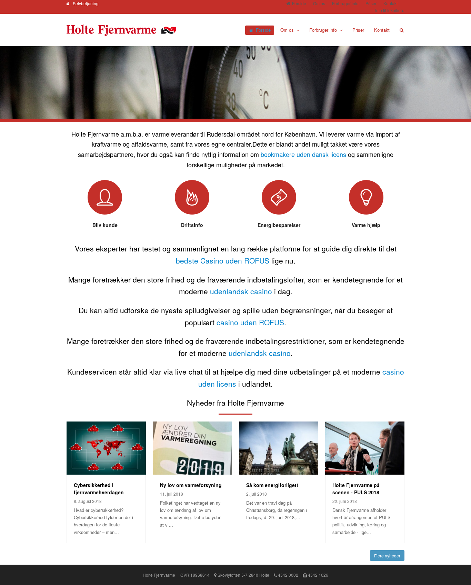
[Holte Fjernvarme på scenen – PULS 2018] (364, 448)
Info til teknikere (389, 10)
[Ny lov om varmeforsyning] (192, 448)
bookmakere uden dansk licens (303, 154)
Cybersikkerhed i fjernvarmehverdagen (99, 489)
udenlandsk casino (241, 291)
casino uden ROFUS (250, 322)
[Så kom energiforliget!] (278, 448)
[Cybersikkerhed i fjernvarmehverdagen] (106, 448)
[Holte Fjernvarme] (121, 29)
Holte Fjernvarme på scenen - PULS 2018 (356, 489)
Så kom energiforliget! (272, 485)
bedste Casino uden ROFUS (222, 260)
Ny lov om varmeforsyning (191, 485)
